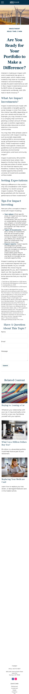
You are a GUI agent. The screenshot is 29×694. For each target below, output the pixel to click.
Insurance (14, 692)
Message (4, 351)
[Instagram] (16, 679)
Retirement (14, 686)
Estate (14, 690)
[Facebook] (13, 679)
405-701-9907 (16, 668)
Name (3, 332)
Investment (14, 688)
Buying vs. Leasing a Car (13, 405)
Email (3, 341)
